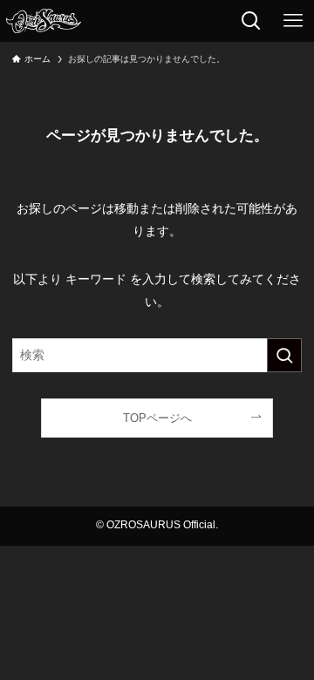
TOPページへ (157, 418)
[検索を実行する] (284, 355)
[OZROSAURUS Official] (43, 21)
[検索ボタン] (251, 21)
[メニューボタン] (293, 21)
